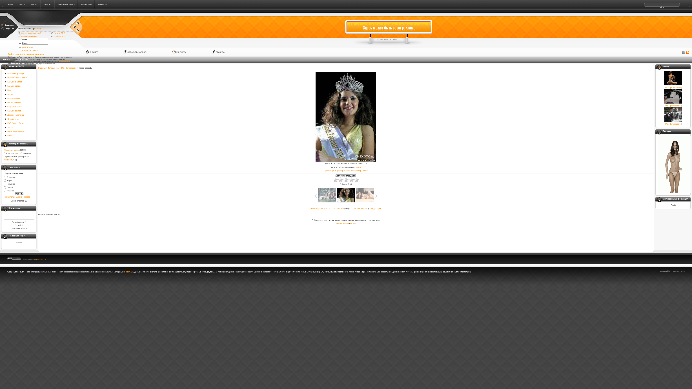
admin (358, 167)
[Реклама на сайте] (389, 40)
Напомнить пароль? (31, 51)
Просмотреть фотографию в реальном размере (346, 170)
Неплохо (11, 184)
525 (342, 208)
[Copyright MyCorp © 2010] (675, 258)
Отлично (11, 177)
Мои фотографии (12, 150)
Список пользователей (31, 33)
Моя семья (9, 160)
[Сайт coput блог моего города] (44, 24)
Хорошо (10, 180)
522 (330, 208)
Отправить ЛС (60, 36)
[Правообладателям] (684, 52)
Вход (352, 223)
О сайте (94, 52)
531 (366, 208)
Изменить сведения (29, 36)
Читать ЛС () (59, 33)
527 (350, 208)
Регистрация (27, 47)
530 (362, 208)
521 (327, 208)
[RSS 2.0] (688, 52)
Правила (220, 52)
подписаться (64, 61)
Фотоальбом (53, 68)
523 (334, 208)
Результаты (9, 197)
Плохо (10, 187)
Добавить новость (137, 52)
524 (338, 208)
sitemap (129, 272)
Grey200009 (40, 259)
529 (358, 208)
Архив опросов (23, 197)
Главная (42, 68)
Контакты (181, 52)
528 (354, 208)
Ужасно (10, 191)
